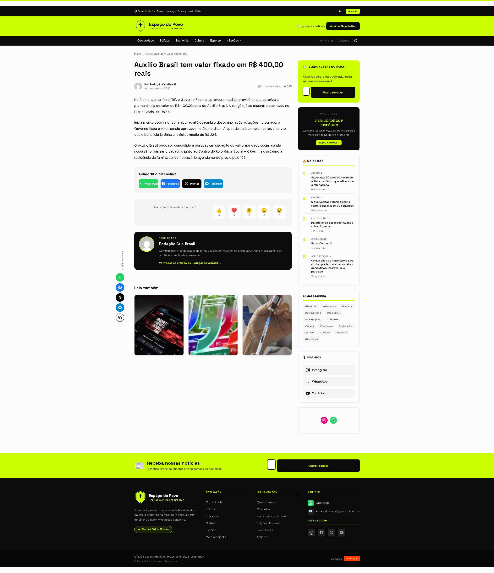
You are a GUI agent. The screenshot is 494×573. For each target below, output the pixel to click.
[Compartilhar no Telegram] (120, 307)
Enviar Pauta (265, 530)
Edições (344, 40)
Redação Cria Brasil (163, 84)
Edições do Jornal (268, 523)
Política (165, 40)
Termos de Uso (173, 561)
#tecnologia (312, 339)
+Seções (233, 40)
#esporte (341, 332)
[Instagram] (311, 532)
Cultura (199, 40)
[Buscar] (356, 41)
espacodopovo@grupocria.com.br (334, 511)
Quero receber (333, 92)
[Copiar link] (120, 317)
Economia (182, 40)
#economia (326, 326)
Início (137, 53)
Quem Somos (266, 502)
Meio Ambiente (216, 537)
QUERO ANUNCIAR (328, 142)
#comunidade (313, 312)
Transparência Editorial (271, 516)
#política (325, 332)
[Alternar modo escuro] (340, 11)
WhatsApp (322, 502)
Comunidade (145, 40)
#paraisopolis (313, 319)
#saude (309, 326)
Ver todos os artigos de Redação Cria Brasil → (190, 263)
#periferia (332, 319)
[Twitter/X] (331, 532)
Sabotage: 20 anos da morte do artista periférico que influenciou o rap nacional (332, 181)
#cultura (347, 306)
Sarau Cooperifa (321, 243)
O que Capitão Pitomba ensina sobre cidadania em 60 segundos (332, 203)
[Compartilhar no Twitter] (120, 297)
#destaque (329, 306)
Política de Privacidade (147, 561)
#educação (345, 326)
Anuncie (352, 11)
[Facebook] (321, 532)
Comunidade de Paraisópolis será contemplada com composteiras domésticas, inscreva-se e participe (332, 266)
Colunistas (326, 40)
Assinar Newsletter (343, 26)
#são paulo (333, 312)
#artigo (309, 332)
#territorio (311, 306)
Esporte (215, 40)
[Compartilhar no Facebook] (120, 287)
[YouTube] (341, 532)
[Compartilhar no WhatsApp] (120, 277)
